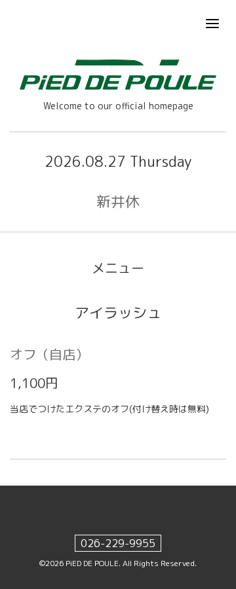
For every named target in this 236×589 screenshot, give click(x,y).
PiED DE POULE (92, 563)
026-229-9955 (118, 543)
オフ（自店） (49, 354)
